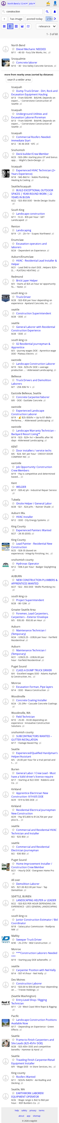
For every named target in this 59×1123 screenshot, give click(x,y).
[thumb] (10, 26)
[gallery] (22, 26)
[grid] (16, 26)
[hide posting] (50, 52)
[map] (28, 26)
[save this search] (55, 12)
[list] (4, 26)
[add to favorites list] (13, 49)
